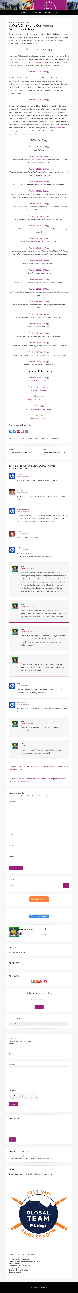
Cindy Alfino (20, 490)
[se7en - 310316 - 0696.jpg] (39, 247)
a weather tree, (39, 159)
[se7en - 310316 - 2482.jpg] (39, 314)
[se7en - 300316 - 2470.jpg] (39, 71)
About (30, 13)
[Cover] (39, 415)
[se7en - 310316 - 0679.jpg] (39, 146)
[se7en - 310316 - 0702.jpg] (39, 279)
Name (11, 834)
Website (12, 856)
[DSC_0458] (39, 406)
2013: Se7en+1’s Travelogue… (39, 400)
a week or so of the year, (45, 62)
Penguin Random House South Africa (25, 1261)
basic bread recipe (40, 241)
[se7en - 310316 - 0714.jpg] (39, 361)
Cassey (19, 531)
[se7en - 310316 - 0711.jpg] (39, 342)
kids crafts (44, 438)
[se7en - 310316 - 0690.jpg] (39, 203)
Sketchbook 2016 (54, 438)
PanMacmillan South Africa (21, 1266)
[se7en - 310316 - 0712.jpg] (39, 352)
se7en (22, 566)
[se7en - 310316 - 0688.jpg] (39, 191)
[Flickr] (42, 981)
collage (31, 438)
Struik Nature (14, 1264)
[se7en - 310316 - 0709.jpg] (39, 323)
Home (23, 13)
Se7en (45, 1287)
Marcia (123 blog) (21, 702)
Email (11, 845)
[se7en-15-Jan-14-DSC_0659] (39, 387)
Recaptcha (12, 1090)
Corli (18, 547)
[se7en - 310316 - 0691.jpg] (39, 216)
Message (12, 1064)
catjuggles (19, 474)
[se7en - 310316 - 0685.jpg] (39, 169)
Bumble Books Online (18, 1270)
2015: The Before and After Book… (39, 381)
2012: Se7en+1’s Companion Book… (39, 409)
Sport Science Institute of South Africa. (39, 1174)
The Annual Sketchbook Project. (21, 62)
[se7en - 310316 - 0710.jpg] (39, 333)
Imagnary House (16, 1268)
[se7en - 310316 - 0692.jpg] (39, 225)
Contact (47, 13)
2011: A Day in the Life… (39, 419)
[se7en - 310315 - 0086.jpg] (39, 377)
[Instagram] (46, 981)
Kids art (37, 438)
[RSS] (35, 981)
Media (55, 13)
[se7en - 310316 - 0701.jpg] (39, 270)
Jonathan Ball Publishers (20, 1259)
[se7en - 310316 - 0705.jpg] (39, 301)
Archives (38, 13)
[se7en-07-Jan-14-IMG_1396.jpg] (39, 49)
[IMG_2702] (39, 396)
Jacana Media (15, 1272)
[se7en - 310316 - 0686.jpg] (39, 181)
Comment (13, 802)
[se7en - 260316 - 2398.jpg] (39, 99)
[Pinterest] (39, 981)
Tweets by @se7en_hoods (17, 952)
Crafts (18, 438)
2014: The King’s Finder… (39, 390)
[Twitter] (32, 981)
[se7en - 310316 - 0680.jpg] (39, 156)
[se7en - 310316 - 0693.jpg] (39, 238)
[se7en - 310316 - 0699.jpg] (39, 260)
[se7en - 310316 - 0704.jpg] (39, 289)
